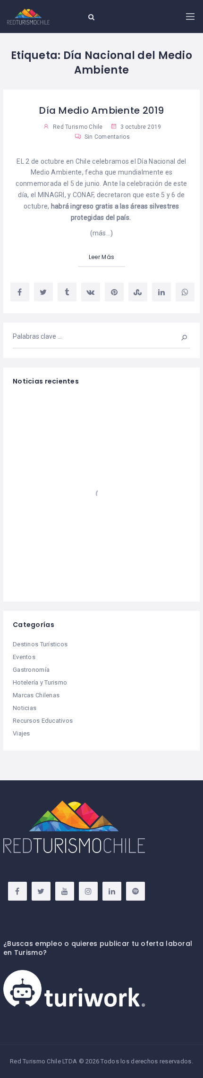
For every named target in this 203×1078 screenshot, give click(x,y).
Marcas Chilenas (36, 695)
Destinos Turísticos (40, 644)
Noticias (24, 707)
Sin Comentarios (106, 137)
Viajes (21, 733)
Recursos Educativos (43, 720)
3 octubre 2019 (139, 127)
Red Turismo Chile (78, 127)
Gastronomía (31, 669)
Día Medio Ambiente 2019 (101, 110)
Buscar (178, 336)
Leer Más (101, 257)
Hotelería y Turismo (40, 682)
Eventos (24, 656)
